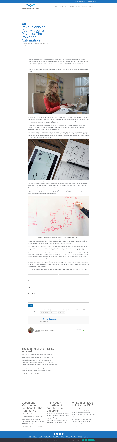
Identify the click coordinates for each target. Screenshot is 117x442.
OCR (55, 312)
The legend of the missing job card (38, 350)
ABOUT (35, 436)
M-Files (29, 63)
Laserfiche (40, 63)
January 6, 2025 (77, 426)
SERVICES (41, 436)
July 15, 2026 (51, 427)
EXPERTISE (48, 436)
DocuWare (34, 63)
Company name (32, 280)
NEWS (23, 23)
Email (29, 287)
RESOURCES (56, 436)
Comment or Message (33, 293)
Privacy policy (91, 440)
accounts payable (45, 309)
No (86, 440)
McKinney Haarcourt (27, 43)
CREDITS (86, 436)
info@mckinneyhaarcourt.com (79, 1)
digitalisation (77, 309)
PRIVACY (80, 436)
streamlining (61, 312)
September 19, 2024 (27, 426)
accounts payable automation (58, 309)
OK (83, 440)
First (29, 277)
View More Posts (44, 321)
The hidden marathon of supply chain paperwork (55, 406)
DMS (84, 309)
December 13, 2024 (39, 43)
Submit (30, 305)
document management (46, 312)
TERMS (74, 436)
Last (60, 277)
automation (69, 309)
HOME (29, 436)
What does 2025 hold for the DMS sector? (82, 405)
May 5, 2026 (25, 373)
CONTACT (68, 436)
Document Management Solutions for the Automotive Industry (32, 408)
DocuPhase (85, 61)
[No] (115, 440)
